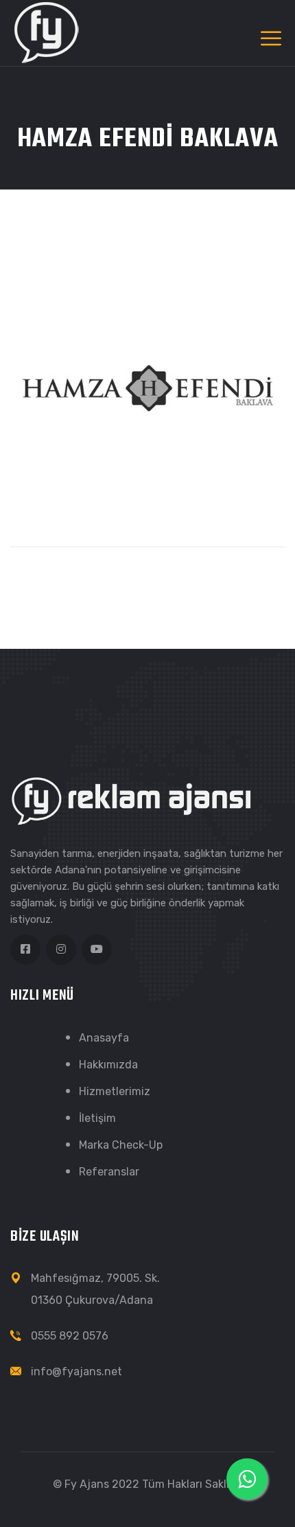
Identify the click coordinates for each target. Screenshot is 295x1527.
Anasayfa (104, 1037)
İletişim (97, 1118)
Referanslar (109, 1171)
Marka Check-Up (121, 1144)
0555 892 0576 (69, 1335)
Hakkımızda (108, 1064)
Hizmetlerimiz (114, 1091)
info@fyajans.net (76, 1371)
